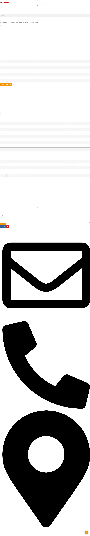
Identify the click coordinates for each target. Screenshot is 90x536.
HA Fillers (3, 187)
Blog (80, 12)
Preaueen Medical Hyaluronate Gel (9, 190)
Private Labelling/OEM (6, 198)
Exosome (3, 201)
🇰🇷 (3, 2)
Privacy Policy (6, 533)
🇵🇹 (5, 2)
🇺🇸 (0, 2)
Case (75, 12)
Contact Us (86, 12)
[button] (41, 27)
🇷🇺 (6, 2)
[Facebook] (1, 226)
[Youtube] (7, 226)
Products (68, 12)
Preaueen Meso (6, 22)
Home (55, 12)
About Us (61, 12)
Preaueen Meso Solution (6, 195)
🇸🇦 (1, 2)
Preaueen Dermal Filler (6, 184)
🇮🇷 (4, 2)
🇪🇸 (8, 2)
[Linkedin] (4, 226)
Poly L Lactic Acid (5, 204)
